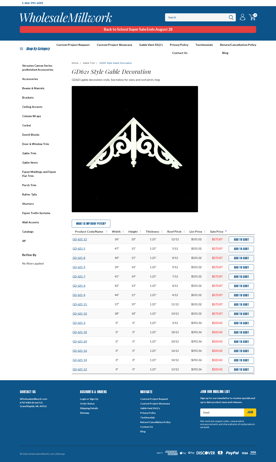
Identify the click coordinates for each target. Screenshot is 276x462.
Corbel (26, 125)
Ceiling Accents (32, 106)
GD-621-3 (79, 322)
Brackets (28, 97)
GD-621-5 (79, 248)
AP (24, 241)
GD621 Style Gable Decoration (115, 63)
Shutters (28, 203)
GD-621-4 (79, 295)
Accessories (30, 79)
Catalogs (28, 231)
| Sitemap (60, 453)
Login (83, 398)
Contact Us (180, 53)
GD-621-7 (79, 276)
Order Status (87, 403)
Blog (225, 53)
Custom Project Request (154, 398)
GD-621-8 (79, 257)
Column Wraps (31, 116)
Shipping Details (89, 408)
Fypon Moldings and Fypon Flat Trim (39, 173)
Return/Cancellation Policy (238, 44)
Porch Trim (29, 185)
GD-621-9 (79, 267)
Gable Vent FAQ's (151, 44)
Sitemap (84, 412)
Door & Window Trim (35, 144)
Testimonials (204, 44)
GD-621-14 (80, 360)
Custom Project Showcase (114, 44)
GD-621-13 (80, 369)
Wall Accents (30, 222)
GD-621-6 (79, 285)
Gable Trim (29, 153)
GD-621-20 (80, 341)
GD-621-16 (80, 350)
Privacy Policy (179, 44)
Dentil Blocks (30, 134)
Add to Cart (241, 239)
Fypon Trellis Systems (36, 213)
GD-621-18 (80, 332)
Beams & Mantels (33, 88)
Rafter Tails (29, 194)
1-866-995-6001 (32, 3)
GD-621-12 (80, 239)
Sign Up (94, 398)
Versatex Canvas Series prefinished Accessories (37, 67)
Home (75, 63)
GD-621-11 (80, 304)
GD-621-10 (80, 313)
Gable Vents (30, 162)
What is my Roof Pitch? (91, 224)
